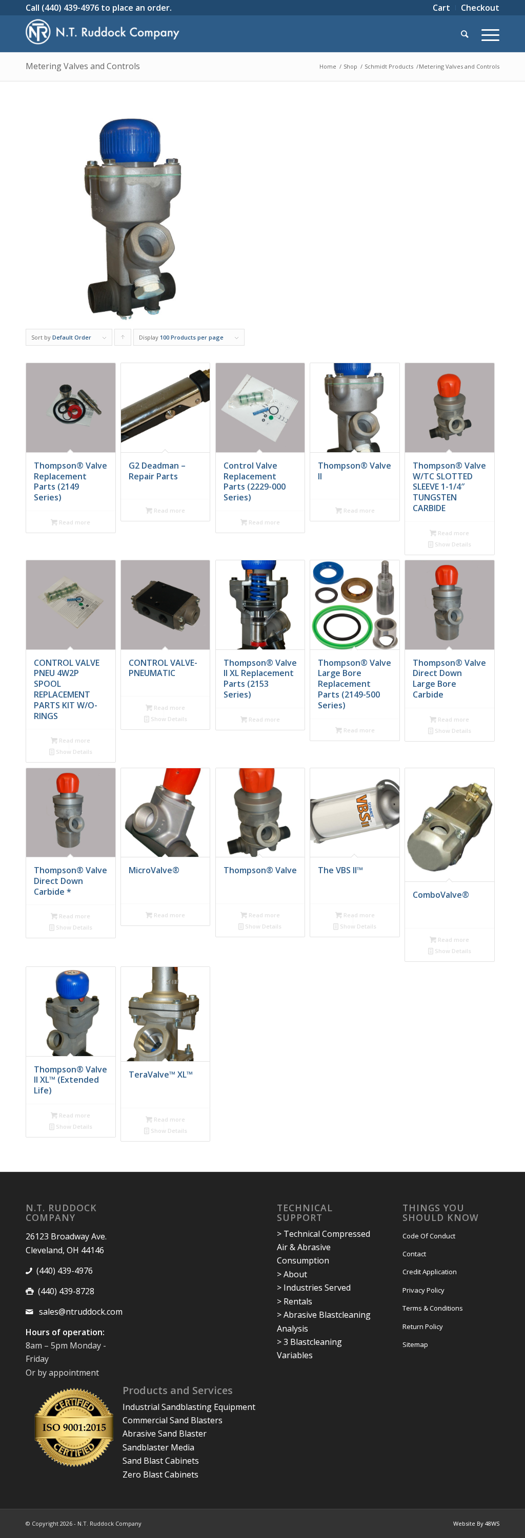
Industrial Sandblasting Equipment (189, 1407)
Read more (73, 522)
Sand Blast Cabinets (161, 1460)
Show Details (452, 544)
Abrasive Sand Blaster (165, 1433)
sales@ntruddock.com (80, 1311)
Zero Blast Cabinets (160, 1474)
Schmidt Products (389, 66)
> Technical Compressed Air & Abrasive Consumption (323, 1247)
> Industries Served (314, 1287)
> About (292, 1274)
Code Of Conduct (428, 1235)
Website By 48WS (476, 1523)
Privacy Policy (423, 1290)
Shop (350, 66)
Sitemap (415, 1344)
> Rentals (294, 1301)
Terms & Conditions (432, 1308)
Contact (414, 1253)
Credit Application (429, 1271)
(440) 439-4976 (70, 7)
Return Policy (422, 1326)
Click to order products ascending (123, 339)
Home (327, 66)
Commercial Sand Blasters (173, 1420)
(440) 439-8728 (66, 1291)
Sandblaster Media (158, 1447)
